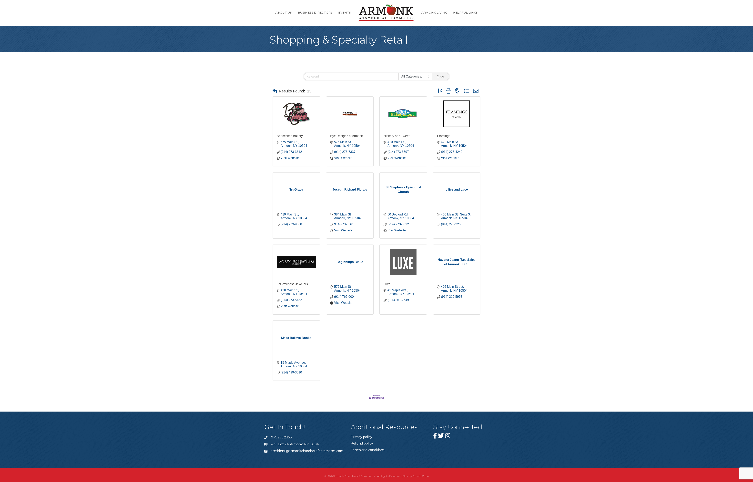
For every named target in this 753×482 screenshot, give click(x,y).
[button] (275, 91)
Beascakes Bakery (290, 136)
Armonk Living (434, 12)
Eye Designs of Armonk (346, 136)
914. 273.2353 (281, 437)
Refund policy (362, 443)
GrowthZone (421, 476)
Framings (443, 136)
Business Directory (315, 12)
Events (344, 12)
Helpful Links (465, 12)
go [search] (442, 76)
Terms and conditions (367, 450)
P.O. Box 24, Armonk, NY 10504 (295, 444)
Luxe (387, 284)
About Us (283, 12)
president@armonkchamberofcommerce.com (306, 451)
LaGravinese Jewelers (292, 284)
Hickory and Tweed (397, 136)
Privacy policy (361, 437)
